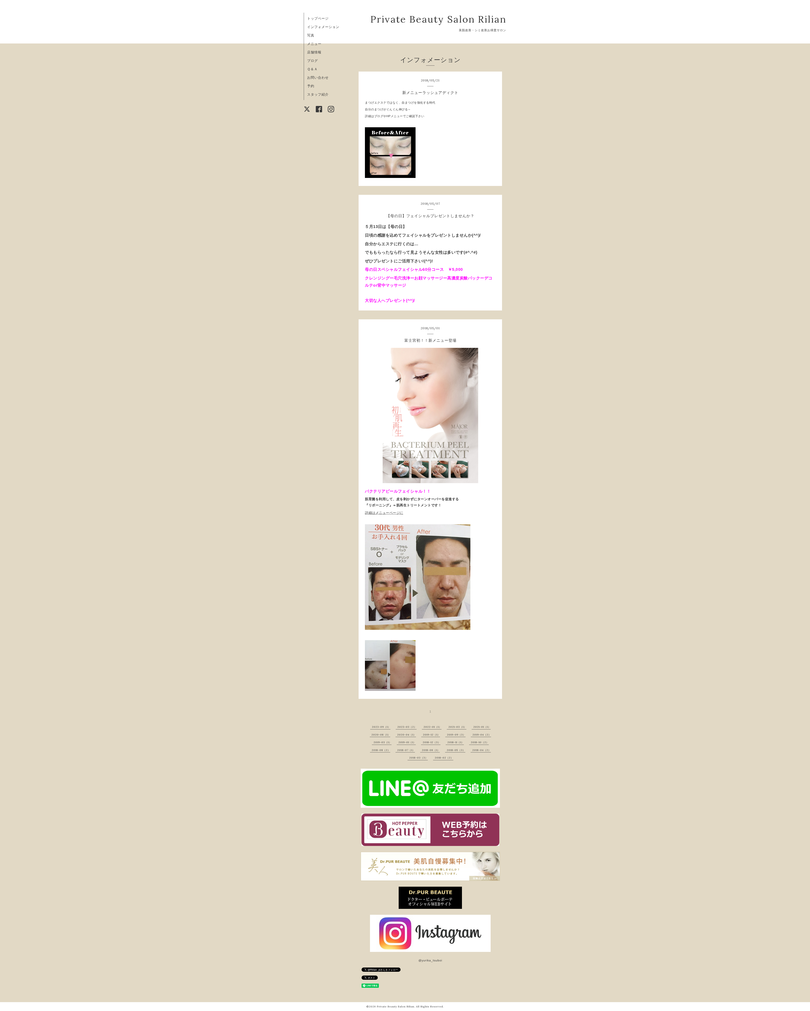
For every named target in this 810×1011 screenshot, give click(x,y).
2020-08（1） (380, 734)
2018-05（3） (456, 750)
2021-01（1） (482, 726)
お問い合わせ (318, 77)
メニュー (314, 44)
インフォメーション (323, 27)
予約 (310, 86)
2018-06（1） (431, 750)
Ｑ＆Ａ (312, 69)
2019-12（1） (431, 734)
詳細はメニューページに (384, 513)
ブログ (312, 60)
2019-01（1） (407, 742)
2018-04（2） (481, 750)
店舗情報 (314, 52)
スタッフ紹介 (318, 94)
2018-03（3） (418, 757)
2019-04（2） (481, 734)
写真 (310, 35)
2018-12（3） (431, 742)
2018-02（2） (444, 757)
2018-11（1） (455, 742)
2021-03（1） (457, 726)
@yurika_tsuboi (430, 960)
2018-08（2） (381, 750)
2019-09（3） (456, 734)
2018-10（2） (480, 742)
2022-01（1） (432, 726)
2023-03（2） (407, 726)
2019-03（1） (383, 742)
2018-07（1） (406, 750)
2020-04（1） (406, 734)
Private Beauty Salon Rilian (438, 19)
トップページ (318, 18)
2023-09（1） (381, 726)
